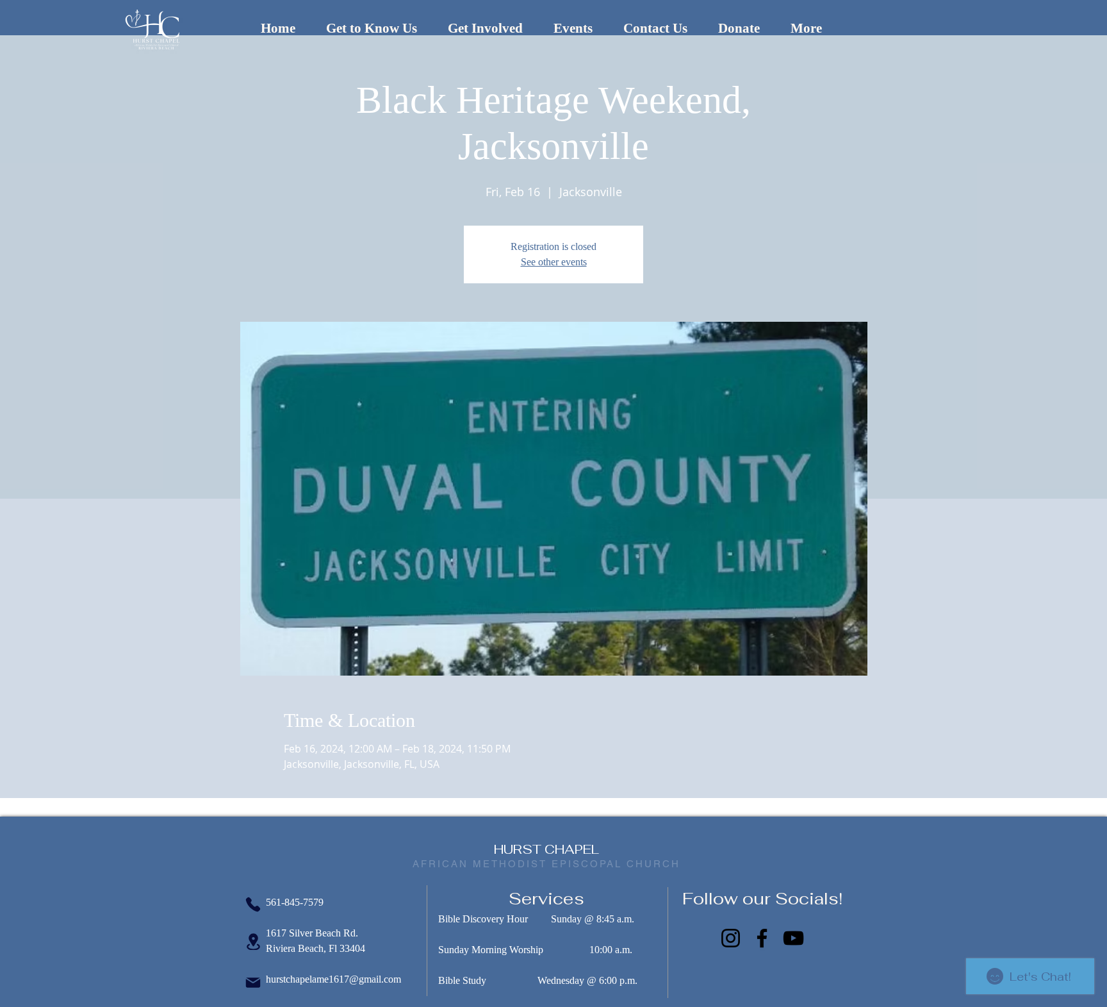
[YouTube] (793, 938)
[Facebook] (762, 938)
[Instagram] (730, 938)
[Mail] (253, 982)
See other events (554, 261)
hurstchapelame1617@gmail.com (333, 979)
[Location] (253, 941)
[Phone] (253, 904)
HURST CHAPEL (546, 849)
